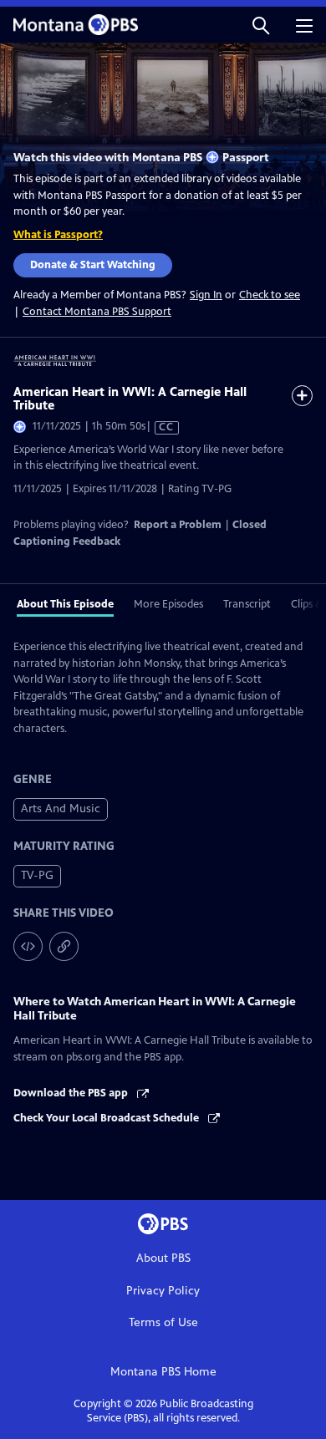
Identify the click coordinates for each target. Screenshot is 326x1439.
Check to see (269, 295)
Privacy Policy (163, 1291)
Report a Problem (178, 524)
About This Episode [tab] (65, 604)
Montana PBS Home (163, 1372)
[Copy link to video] (64, 946)
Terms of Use (163, 1322)
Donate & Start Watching (92, 265)
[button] (261, 25)
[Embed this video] (28, 946)
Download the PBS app (71, 1093)
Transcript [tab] (247, 604)
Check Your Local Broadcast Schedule (107, 1118)
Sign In (206, 295)
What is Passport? (58, 235)
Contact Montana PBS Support (97, 311)
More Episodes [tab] (168, 604)
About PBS (163, 1258)
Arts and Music (60, 808)
